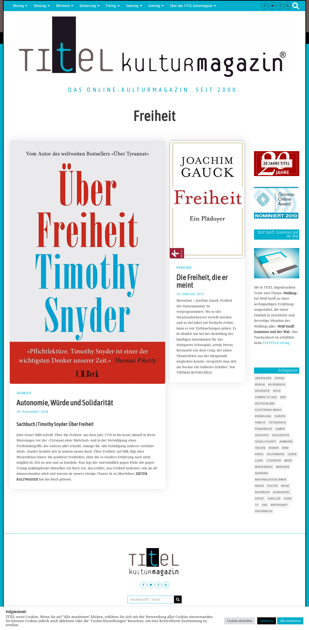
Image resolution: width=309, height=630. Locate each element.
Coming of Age (266, 397)
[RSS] (287, 5)
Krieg (259, 454)
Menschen (183, 268)
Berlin (260, 384)
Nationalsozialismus (270, 479)
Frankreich (263, 428)
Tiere (288, 498)
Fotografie (277, 422)
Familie (260, 422)
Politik (272, 485)
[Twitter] (272, 5)
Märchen (282, 466)
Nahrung (261, 473)
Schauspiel (281, 492)
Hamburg (286, 441)
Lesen (292, 454)
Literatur (273, 460)
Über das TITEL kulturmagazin (191, 6)
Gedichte (262, 435)
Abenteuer (263, 378)
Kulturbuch (275, 454)
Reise (285, 485)
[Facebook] (265, 5)
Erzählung (263, 416)
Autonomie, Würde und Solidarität (65, 402)
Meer (288, 460)
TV (257, 504)
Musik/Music (264, 466)
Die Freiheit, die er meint (202, 281)
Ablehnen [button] (266, 621)
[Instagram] (280, 5)
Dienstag (40, 6)
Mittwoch (63, 6)
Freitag (111, 6)
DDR (283, 397)
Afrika (279, 378)
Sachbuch (24, 393)
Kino (285, 447)
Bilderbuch (276, 384)
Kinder (274, 447)
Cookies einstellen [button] (239, 621)
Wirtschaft (279, 504)
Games (280, 428)
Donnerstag (88, 6)
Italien (260, 447)
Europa (280, 416)
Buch (276, 390)
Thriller (274, 498)
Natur (259, 485)
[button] (178, 599)
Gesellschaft (265, 441)
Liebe (259, 460)
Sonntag (154, 6)
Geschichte (280, 435)
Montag (18, 6)
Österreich (263, 511)
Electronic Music (268, 409)
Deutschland (265, 403)
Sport (259, 498)
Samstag (132, 6)
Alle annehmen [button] (290, 621)
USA (264, 504)
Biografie (262, 390)
